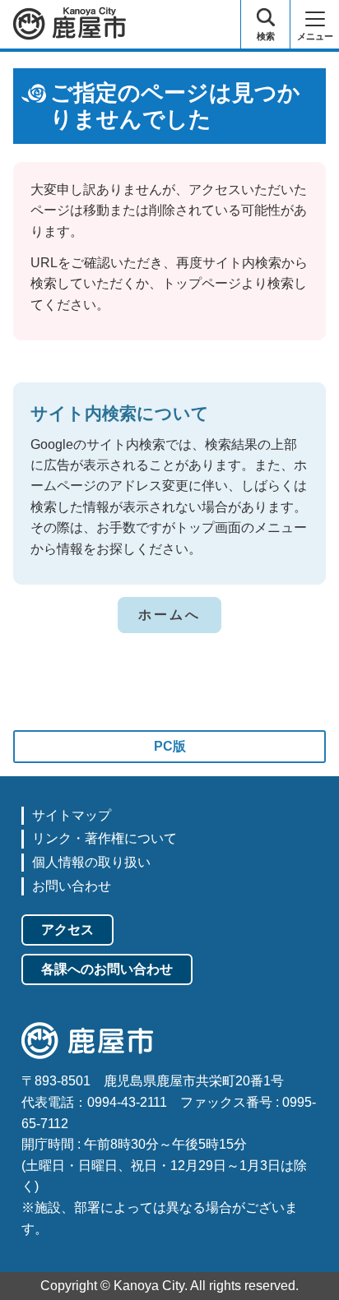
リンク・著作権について (104, 838)
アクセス (67, 930)
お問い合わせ (71, 886)
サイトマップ (71, 815)
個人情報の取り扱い (91, 862)
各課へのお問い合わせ (107, 969)
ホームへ (170, 615)
